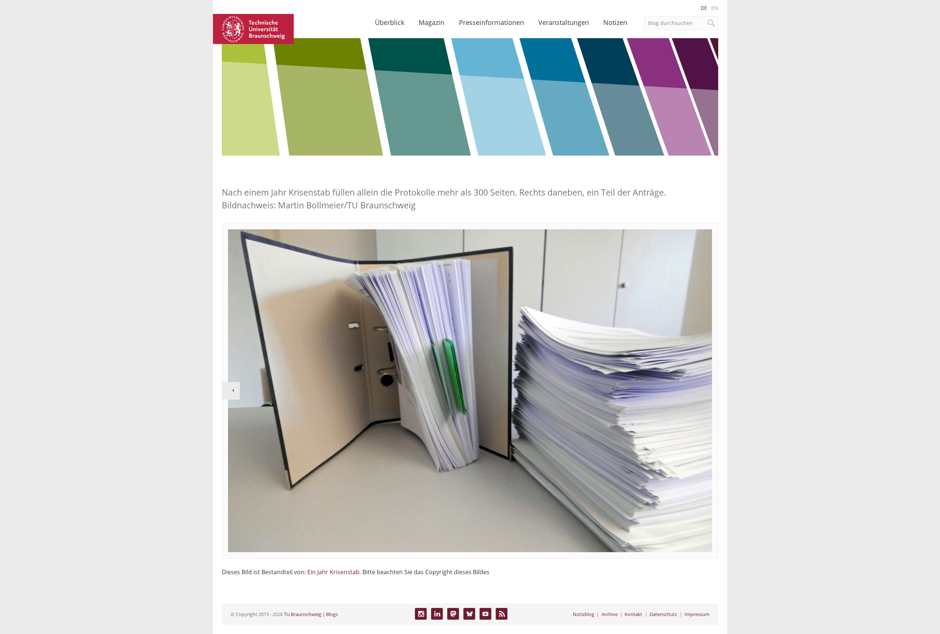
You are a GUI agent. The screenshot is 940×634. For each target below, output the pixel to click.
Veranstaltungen (563, 22)
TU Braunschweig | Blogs (311, 614)
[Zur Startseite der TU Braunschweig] (253, 28)
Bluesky (469, 614)
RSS (501, 614)
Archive (609, 614)
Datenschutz (663, 614)
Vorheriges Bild (231, 391)
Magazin (431, 22)
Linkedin (437, 614)
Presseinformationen (491, 22)
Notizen (615, 22)
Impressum (696, 614)
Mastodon (453, 614)
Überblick (389, 22)
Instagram (421, 614)
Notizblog (583, 614)
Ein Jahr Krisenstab (333, 572)
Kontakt (633, 614)
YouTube (485, 614)
